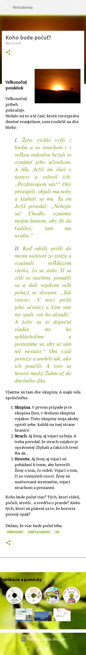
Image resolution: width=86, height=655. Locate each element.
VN (57, 532)
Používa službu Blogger (46, 639)
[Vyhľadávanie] (79, 7)
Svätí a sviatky (39, 532)
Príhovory (15, 532)
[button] (8, 53)
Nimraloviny (23, 7)
